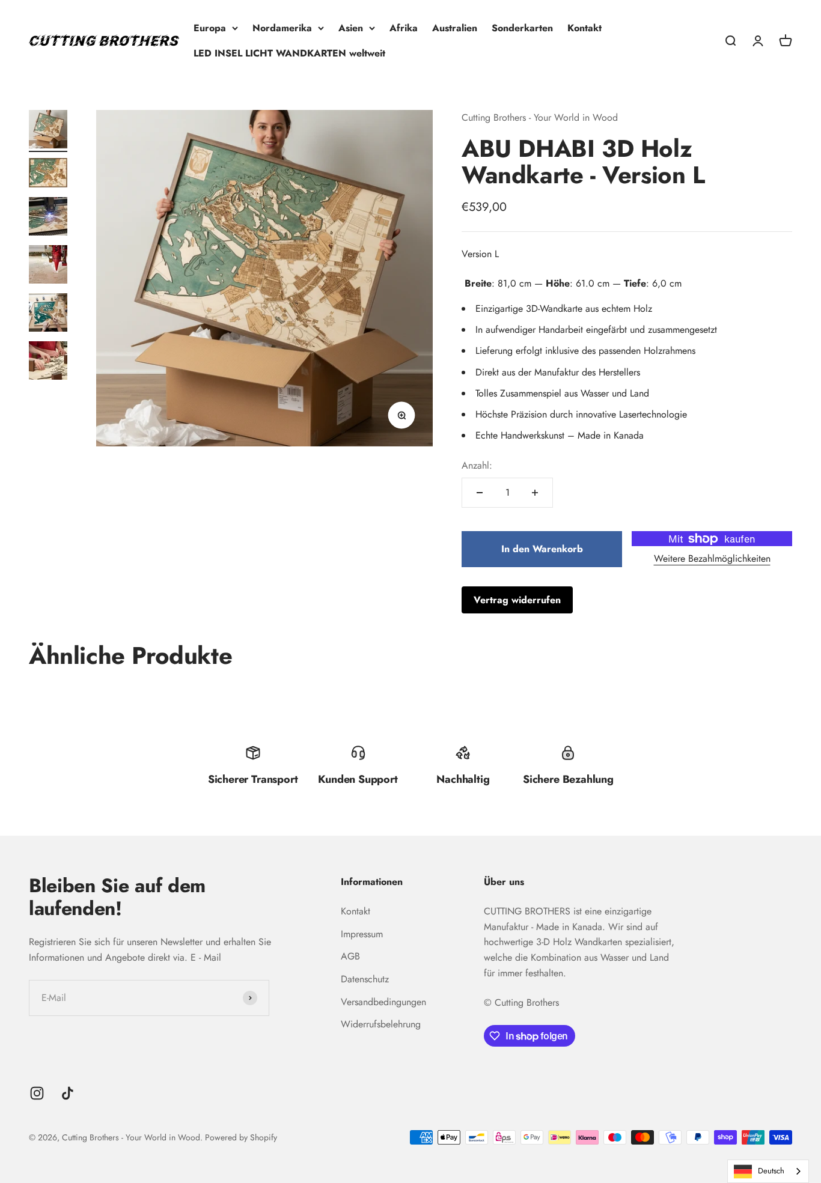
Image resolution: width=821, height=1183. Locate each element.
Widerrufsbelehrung (381, 1024)
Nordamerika (282, 28)
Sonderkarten (522, 28)
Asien (350, 28)
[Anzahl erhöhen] (534, 492)
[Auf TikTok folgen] (68, 1093)
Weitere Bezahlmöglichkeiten (712, 558)
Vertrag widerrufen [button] (517, 600)
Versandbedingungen (383, 1002)
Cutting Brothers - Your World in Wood (540, 117)
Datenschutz (365, 979)
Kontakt (584, 28)
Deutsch (771, 1170)
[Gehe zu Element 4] (48, 266)
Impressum (362, 934)
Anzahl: (477, 465)
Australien (454, 28)
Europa (210, 28)
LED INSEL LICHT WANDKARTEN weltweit (289, 53)
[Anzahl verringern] (479, 492)
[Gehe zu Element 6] (48, 362)
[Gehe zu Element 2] (48, 174)
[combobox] (768, 1171)
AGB (350, 956)
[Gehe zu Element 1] (48, 131)
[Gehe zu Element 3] (48, 218)
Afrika (403, 28)
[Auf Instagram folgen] (37, 1093)
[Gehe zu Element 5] (48, 314)
